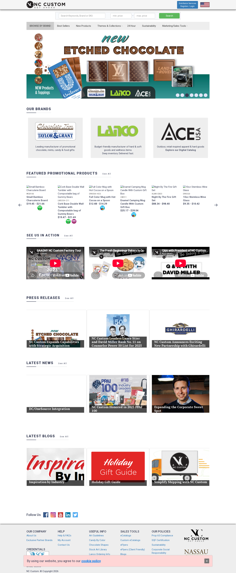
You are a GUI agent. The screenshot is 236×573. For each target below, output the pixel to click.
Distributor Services (187, 4)
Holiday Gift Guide (106, 482)
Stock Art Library (98, 549)
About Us (31, 535)
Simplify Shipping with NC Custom (180, 482)
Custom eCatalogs (130, 540)
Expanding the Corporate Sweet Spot (178, 409)
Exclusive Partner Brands (39, 540)
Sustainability (149, 25)
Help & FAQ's (64, 535)
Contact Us (64, 544)
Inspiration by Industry (46, 482)
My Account (64, 540)
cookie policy (91, 561)
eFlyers (124, 544)
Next (216, 205)
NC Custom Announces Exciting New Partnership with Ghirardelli (179, 344)
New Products (83, 25)
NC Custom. (32, 571)
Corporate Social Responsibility (161, 551)
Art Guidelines (96, 535)
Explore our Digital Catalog (181, 150)
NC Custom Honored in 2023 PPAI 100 (117, 409)
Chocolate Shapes (99, 544)
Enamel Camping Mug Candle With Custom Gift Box (132, 204)
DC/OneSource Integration (49, 409)
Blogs (123, 554)
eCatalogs (125, 535)
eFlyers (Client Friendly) (132, 549)
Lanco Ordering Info (99, 554)
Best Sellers (63, 25)
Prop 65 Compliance (162, 535)
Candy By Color (97, 540)
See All (106, 174)
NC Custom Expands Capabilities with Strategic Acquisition (54, 344)
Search (169, 15)
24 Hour (131, 25)
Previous (20, 205)
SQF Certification (161, 540)
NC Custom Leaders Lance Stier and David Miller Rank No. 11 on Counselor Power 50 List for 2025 (117, 342)
